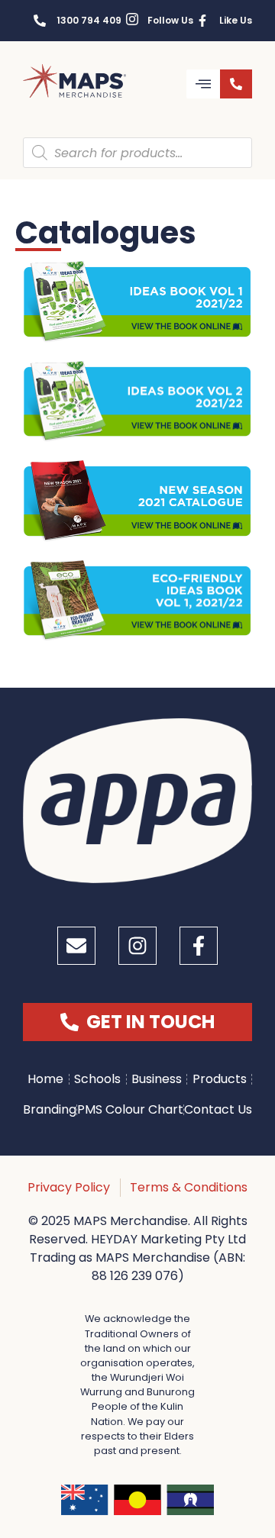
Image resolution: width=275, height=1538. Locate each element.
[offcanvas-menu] (203, 83)
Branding (49, 1109)
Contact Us (218, 1109)
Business (156, 1079)
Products (219, 1079)
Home (45, 1079)
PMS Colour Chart (130, 1109)
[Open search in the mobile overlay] (137, 152)
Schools (97, 1079)
